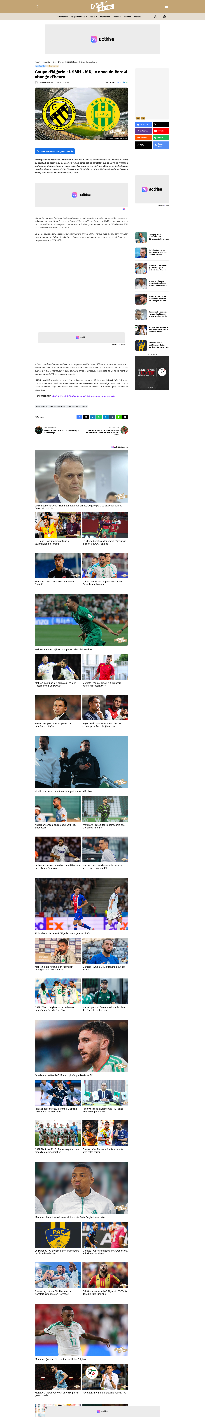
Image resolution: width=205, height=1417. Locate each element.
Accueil (37, 62)
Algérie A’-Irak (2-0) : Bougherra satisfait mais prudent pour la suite (83, 396)
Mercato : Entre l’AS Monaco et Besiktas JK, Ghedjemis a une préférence (157, 298)
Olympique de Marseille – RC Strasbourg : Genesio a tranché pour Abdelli (159, 237)
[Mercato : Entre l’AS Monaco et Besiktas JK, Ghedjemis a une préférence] (141, 299)
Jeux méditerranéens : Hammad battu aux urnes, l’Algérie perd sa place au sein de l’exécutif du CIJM (158, 314)
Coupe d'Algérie (41, 406)
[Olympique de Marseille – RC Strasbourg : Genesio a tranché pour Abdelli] (141, 237)
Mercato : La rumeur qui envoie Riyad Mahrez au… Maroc (157, 268)
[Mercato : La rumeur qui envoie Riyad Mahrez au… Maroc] (141, 268)
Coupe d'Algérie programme (77, 406)
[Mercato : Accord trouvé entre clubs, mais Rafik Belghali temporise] (141, 283)
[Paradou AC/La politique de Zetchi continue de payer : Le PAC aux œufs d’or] (141, 345)
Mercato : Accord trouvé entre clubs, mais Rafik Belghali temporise (157, 283)
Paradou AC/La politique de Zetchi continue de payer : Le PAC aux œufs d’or (158, 345)
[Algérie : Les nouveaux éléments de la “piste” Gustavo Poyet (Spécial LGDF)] (141, 330)
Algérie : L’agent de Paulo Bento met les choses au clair (157, 252)
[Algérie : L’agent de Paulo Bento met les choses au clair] (141, 253)
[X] (161, 124)
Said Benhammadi (45, 82)
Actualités (46, 62)
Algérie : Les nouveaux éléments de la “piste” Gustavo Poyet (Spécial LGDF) (158, 329)
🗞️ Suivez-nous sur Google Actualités (55, 151)
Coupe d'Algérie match (57, 406)
